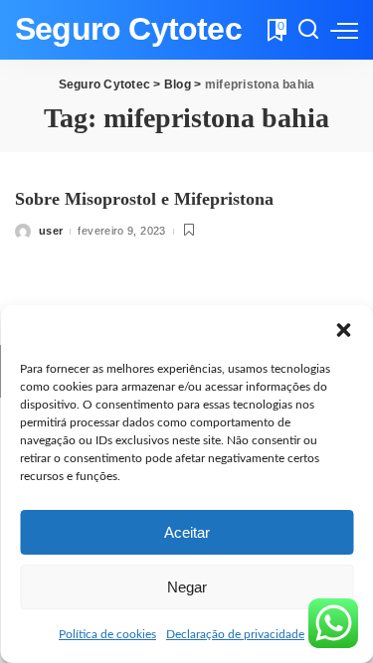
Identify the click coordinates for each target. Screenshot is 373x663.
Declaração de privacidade (235, 634)
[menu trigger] (344, 30)
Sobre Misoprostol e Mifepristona (144, 199)
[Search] (308, 30)
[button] (343, 330)
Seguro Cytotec (128, 29)
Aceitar (187, 532)
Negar (187, 587)
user (51, 231)
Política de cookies (107, 634)
